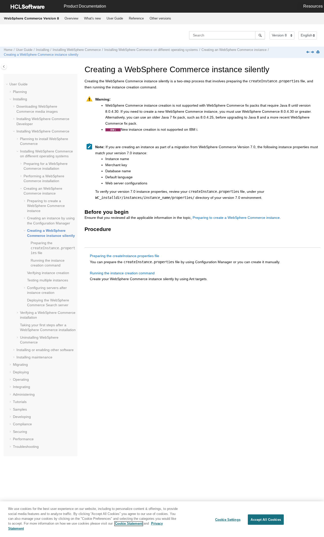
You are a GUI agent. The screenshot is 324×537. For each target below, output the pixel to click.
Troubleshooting (26, 447)
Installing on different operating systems (151, 50)
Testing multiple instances (47, 280)
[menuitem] (71, 18)
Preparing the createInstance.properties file (124, 256)
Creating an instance (234, 50)
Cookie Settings (227, 519)
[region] (162, 519)
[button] (7, 84)
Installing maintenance (34, 357)
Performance (23, 439)
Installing (42, 50)
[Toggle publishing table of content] (4, 66)
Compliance (22, 424)
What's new (92, 18)
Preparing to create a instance (46, 206)
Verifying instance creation (48, 273)
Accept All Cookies (266, 519)
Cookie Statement (129, 524)
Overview (71, 18)
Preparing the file (53, 248)
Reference (136, 18)
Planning (20, 92)
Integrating (21, 387)
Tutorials (20, 402)
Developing (22, 417)
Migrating (20, 364)
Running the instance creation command (122, 273)
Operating (21, 379)
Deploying (21, 372)
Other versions (160, 18)
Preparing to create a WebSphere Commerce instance (236, 218)
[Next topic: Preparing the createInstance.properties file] (313, 52)
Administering (24, 394)
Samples (20, 409)
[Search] (260, 35)
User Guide (115, 18)
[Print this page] (318, 52)
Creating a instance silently (41, 54)
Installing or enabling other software (45, 350)
